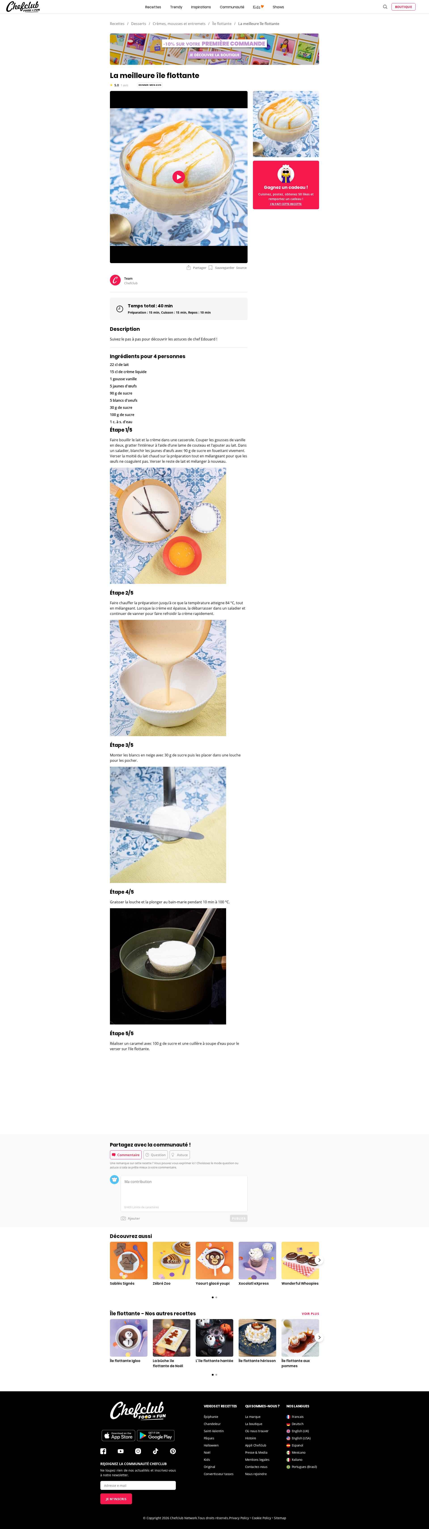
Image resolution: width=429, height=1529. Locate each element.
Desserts (138, 23)
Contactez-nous (256, 1467)
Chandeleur (212, 1424)
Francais (298, 1417)
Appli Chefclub (255, 1445)
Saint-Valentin (214, 1431)
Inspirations (201, 7)
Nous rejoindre (256, 1474)
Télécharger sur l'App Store (118, 1435)
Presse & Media (256, 1452)
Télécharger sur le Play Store (156, 1435)
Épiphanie (211, 1417)
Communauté (232, 7)
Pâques (209, 1438)
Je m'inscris (116, 1499)
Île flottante (221, 23)
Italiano (297, 1459)
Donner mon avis (150, 85)
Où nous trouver (257, 1431)
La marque (253, 1417)
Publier (239, 1218)
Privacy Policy (239, 1518)
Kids (207, 1459)
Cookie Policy (261, 1518)
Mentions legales (257, 1459)
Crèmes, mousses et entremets (179, 23)
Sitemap (280, 1518)
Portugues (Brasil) (304, 1467)
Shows (278, 7)
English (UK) (300, 1431)
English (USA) (301, 1438)
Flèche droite (319, 1260)
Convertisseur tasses (218, 1474)
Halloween (211, 1445)
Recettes (153, 7)
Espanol (297, 1445)
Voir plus (310, 1313)
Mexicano (299, 1452)
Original (209, 1467)
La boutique (253, 1424)
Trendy (176, 7)
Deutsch (298, 1424)
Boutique (403, 7)
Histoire (250, 1438)
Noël (207, 1452)
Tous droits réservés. (213, 1518)
